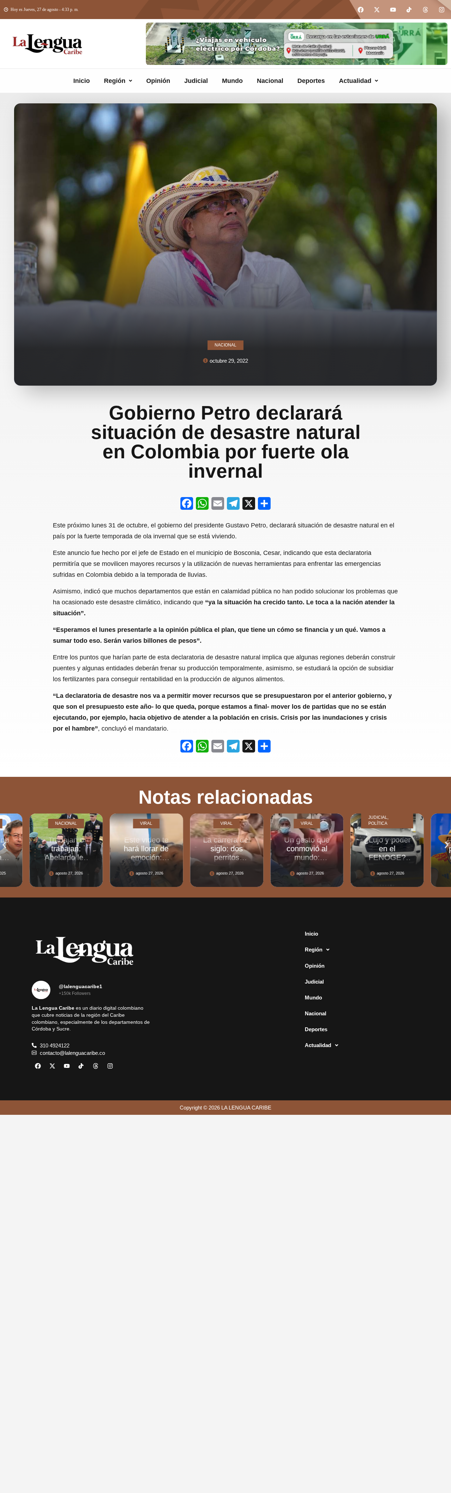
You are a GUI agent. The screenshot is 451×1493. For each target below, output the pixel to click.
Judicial (196, 80)
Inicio (81, 80)
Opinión (158, 80)
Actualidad (355, 80)
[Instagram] (441, 10)
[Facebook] (360, 10)
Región (114, 80)
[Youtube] (393, 10)
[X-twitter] (377, 10)
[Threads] (425, 10)
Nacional (270, 80)
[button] (118, 80)
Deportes (311, 80)
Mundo (232, 80)
